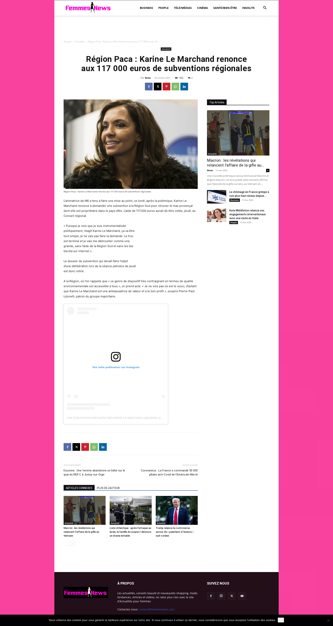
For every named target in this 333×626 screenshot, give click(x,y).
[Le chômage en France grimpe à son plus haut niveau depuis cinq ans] (216, 197)
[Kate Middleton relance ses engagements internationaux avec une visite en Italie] (216, 215)
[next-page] (72, 543)
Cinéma (202, 8)
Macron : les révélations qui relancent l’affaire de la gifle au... (235, 162)
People (163, 8)
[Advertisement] (166, 49)
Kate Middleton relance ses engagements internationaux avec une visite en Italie (247, 214)
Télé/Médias (183, 8)
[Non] (328, 620)
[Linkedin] (184, 86)
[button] (264, 8)
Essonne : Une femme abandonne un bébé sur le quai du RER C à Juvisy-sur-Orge (94, 472)
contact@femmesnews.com (156, 609)
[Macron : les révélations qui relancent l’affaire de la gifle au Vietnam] (85, 510)
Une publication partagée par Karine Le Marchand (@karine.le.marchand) (122, 417)
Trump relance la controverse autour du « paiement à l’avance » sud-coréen (174, 532)
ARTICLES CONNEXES (79, 488)
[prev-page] (66, 543)
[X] (157, 86)
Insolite (248, 8)
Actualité (69, 523)
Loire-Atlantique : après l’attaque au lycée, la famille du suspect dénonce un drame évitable (130, 532)
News (148, 77)
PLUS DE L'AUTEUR (108, 488)
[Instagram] (221, 596)
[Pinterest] (166, 86)
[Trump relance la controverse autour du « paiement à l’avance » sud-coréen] (177, 510)
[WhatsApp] (175, 86)
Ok (281, 620)
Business (146, 8)
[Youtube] (242, 596)
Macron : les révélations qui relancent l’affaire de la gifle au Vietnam (81, 532)
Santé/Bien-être (225, 8)
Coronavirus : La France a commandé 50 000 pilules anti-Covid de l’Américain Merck (169, 472)
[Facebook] (149, 86)
